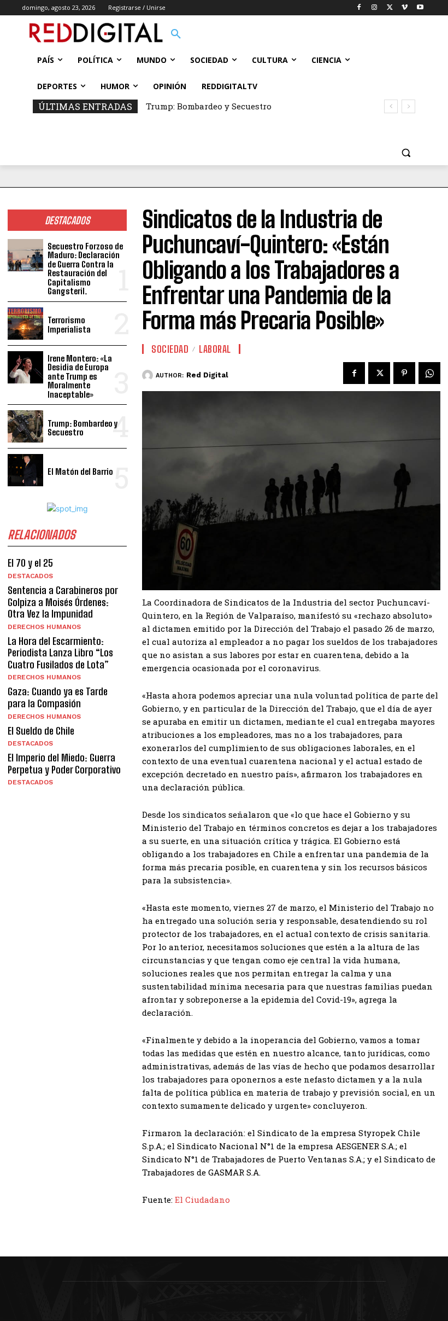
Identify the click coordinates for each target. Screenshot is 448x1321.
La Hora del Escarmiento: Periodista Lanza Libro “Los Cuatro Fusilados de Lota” (60, 653)
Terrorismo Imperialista (69, 324)
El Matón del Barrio (80, 471)
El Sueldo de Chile (41, 731)
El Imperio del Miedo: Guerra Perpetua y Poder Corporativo (64, 764)
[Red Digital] (149, 375)
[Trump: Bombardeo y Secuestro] (25, 426)
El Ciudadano (202, 1199)
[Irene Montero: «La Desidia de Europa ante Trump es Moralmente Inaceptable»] (25, 367)
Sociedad (169, 349)
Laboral (215, 349)
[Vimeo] (404, 8)
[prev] (391, 106)
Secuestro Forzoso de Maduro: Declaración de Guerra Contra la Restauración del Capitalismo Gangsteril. (85, 268)
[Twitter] (390, 8)
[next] (408, 106)
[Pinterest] (404, 373)
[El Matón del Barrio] (25, 470)
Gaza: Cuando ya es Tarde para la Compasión (58, 697)
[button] (176, 34)
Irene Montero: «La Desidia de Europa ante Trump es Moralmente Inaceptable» (80, 376)
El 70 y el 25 (30, 563)
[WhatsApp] (429, 373)
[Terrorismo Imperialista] (25, 323)
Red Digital (207, 375)
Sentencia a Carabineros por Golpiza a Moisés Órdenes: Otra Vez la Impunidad (63, 602)
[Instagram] (374, 8)
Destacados (30, 576)
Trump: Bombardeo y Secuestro (209, 106)
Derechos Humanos (44, 627)
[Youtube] (420, 8)
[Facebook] (359, 8)
